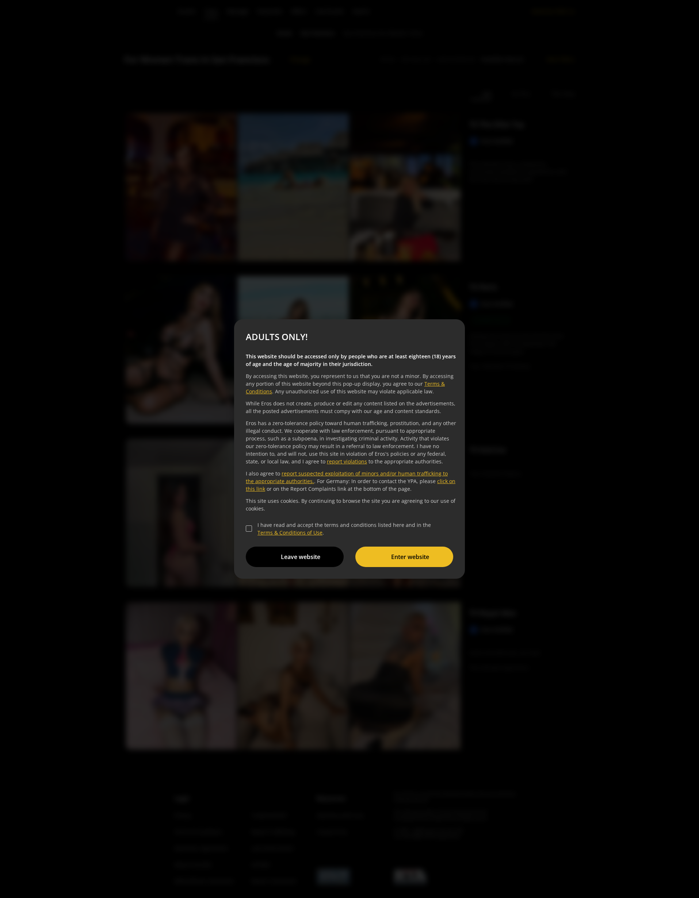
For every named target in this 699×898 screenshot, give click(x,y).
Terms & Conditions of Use (289, 532)
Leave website (300, 557)
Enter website (410, 557)
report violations (347, 461)
